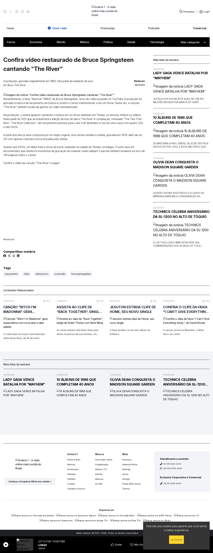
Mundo (61, 42)
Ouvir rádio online (103, 459)
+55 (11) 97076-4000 (172, 468)
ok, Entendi (176, 539)
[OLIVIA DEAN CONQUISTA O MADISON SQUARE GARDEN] (181, 180)
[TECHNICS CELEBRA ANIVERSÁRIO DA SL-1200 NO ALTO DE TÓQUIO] (181, 230)
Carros (11, 42)
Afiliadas (71, 474)
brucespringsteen (81, 273)
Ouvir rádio (59, 28)
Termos (126, 488)
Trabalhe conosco (76, 488)
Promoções (108, 28)
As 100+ (99, 484)
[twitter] (9, 256)
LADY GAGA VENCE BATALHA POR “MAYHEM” (180, 75)
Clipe (26, 273)
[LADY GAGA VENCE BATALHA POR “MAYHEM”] (181, 89)
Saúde (131, 42)
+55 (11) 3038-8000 (172, 483)
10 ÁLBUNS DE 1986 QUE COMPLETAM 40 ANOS (173, 120)
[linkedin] (18, 256)
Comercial (199, 28)
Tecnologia (157, 42)
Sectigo (126, 479)
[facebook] (4, 256)
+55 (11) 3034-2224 (172, 464)
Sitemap (126, 469)
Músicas (99, 479)
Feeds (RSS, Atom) (131, 484)
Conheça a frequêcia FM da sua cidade (29, 481)
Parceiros (127, 459)
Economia (36, 42)
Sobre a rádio (73, 459)
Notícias (71, 464)
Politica (108, 42)
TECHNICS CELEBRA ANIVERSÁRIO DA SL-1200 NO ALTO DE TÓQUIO (181, 214)
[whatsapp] (14, 256)
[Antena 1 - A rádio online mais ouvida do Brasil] (106, 11)
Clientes (71, 479)
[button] (5, 11)
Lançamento (11, 273)
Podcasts (154, 28)
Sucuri (125, 474)
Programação (101, 464)
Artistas (99, 474)
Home (10, 28)
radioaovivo (41, 273)
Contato (71, 484)
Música (84, 42)
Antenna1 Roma (129, 464)
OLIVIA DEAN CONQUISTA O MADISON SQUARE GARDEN (176, 164)
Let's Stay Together (51, 541)
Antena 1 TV (101, 469)
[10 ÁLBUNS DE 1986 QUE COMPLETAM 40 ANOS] (181, 133)
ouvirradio (60, 273)
